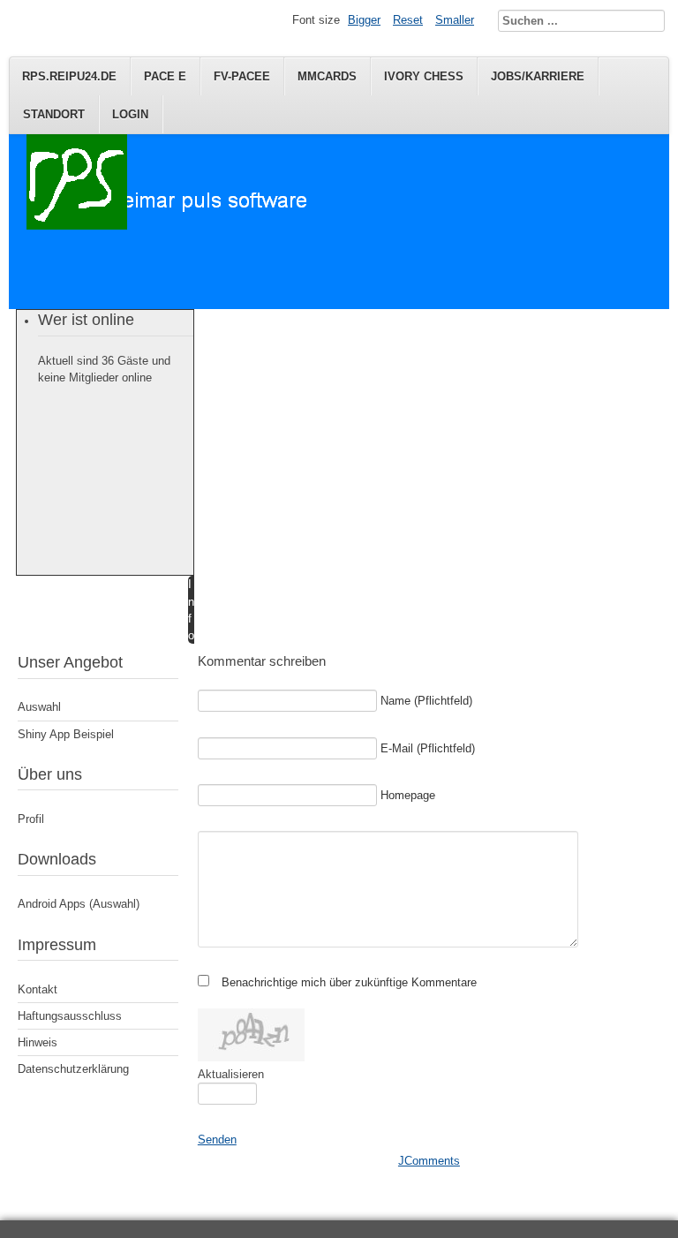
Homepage (407, 795)
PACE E (165, 76)
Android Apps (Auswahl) (78, 903)
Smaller (454, 19)
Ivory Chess (423, 76)
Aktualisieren (231, 1074)
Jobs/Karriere (537, 76)
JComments (429, 1160)
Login (130, 114)
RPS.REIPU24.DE (69, 76)
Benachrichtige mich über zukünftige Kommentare (349, 982)
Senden (217, 1139)
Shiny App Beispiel (66, 734)
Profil (31, 819)
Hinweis (37, 1042)
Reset (408, 19)
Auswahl (39, 706)
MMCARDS (327, 76)
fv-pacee (242, 76)
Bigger (364, 19)
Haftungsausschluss (70, 1016)
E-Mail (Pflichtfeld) (427, 748)
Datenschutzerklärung (73, 1069)
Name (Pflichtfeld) (426, 700)
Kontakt (37, 989)
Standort (54, 114)
